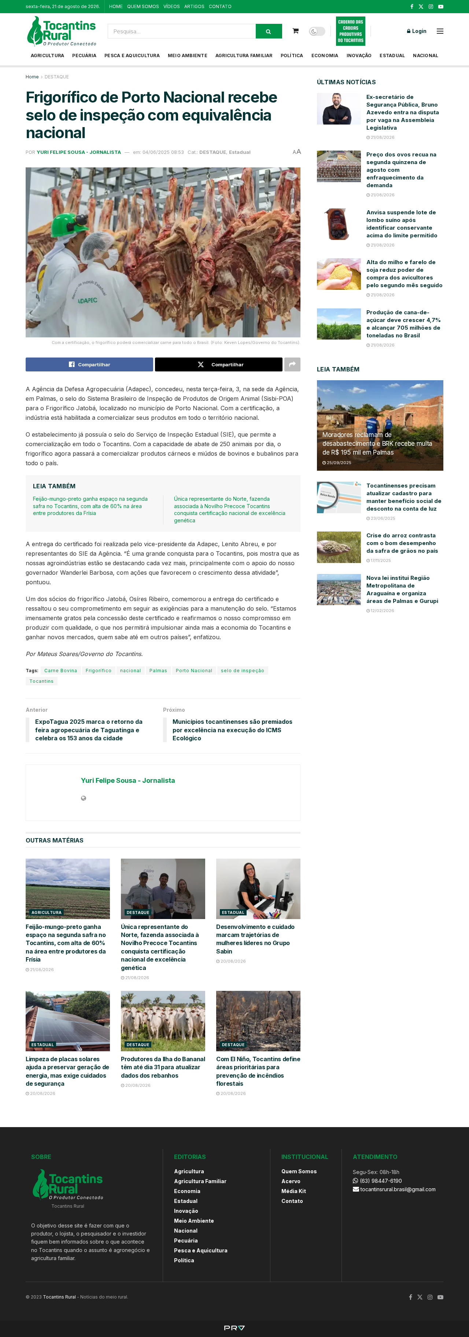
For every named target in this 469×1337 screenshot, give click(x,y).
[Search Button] (269, 31)
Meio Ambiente (187, 55)
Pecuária (84, 55)
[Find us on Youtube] (440, 7)
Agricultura (47, 55)
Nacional (425, 55)
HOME (116, 6)
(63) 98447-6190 (380, 1181)
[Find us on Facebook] (411, 7)
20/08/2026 (232, 961)
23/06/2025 (382, 518)
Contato (292, 1201)
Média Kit (293, 1191)
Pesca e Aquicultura (132, 55)
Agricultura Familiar (244, 55)
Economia (325, 55)
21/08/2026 (41, 969)
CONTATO (220, 6)
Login (418, 31)
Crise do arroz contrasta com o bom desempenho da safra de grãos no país (402, 543)
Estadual (392, 55)
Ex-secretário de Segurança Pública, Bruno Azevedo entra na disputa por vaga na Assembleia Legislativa (402, 112)
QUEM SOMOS (143, 6)
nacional (130, 670)
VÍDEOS (171, 6)
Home (32, 76)
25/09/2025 (338, 462)
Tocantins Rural (59, 1297)
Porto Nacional (194, 670)
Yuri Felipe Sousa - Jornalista (79, 152)
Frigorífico (99, 670)
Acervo (290, 1181)
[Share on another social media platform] (292, 364)
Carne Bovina (60, 670)
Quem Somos (299, 1171)
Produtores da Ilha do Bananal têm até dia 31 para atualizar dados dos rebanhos (163, 1067)
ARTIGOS (194, 6)
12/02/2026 (382, 610)
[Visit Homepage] (61, 31)
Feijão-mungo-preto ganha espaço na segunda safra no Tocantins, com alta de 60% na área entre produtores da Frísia (90, 506)
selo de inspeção (243, 670)
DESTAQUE (57, 76)
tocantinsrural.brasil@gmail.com (398, 1189)
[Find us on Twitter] (421, 7)
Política (292, 55)
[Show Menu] (440, 31)
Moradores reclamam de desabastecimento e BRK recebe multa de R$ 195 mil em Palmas (377, 443)
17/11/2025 (380, 560)
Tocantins (41, 681)
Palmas (158, 670)
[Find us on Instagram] (431, 7)
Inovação (359, 55)
